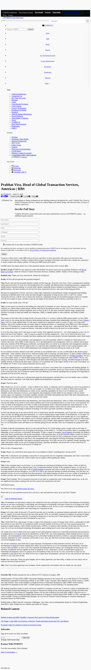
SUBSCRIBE (56, 12)
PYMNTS (7, 194)
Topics (8, 89)
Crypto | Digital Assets (47, 61)
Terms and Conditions (49, 250)
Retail (47, 44)
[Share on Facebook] (2, 196)
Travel (14, 120)
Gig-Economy (17, 106)
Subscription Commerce (20, 118)
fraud (14, 546)
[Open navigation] (3, 20)
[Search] (87, 21)
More (47, 83)
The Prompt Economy (26, 12)
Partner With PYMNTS (73, 12)
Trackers (15, 137)
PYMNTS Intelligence (10, 12)
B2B (47, 39)
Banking (15, 100)
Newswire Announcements (21, 149)
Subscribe (17, 168)
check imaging (67, 432)
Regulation (47, 67)
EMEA (14, 128)
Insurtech (15, 112)
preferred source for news (25, 489)
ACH (19, 534)
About (4, 15)
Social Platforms (17, 116)
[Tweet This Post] (3, 196)
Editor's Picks (16, 145)
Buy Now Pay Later (19, 98)
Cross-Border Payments (20, 104)
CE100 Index (16, 151)
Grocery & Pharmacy (19, 108)
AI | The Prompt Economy (47, 55)
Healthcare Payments (19, 110)
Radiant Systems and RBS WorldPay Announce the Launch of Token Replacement (30, 617)
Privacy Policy (34, 250)
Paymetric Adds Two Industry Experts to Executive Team (21, 625)
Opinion (14, 147)
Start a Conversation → (9, 652)
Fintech (47, 50)
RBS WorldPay (77, 356)
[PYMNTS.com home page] (13, 18)
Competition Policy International (24, 155)
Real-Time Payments (19, 124)
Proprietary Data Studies (20, 139)
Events (48, 12)
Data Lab (47, 78)
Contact (10, 15)
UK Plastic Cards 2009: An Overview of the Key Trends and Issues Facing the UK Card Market (34, 621)
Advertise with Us (20, 172)
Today (48, 33)
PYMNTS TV (49, 25)
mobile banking (38, 469)
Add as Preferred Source (13, 499)
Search (31, 29)
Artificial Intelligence (19, 94)
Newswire (39, 12)
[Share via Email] (7, 196)
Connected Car (17, 96)
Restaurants (16, 126)
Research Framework (19, 141)
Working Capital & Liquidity (22, 153)
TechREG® (16, 122)
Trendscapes (47, 72)
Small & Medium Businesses (22, 114)
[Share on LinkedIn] (5, 196)
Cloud (14, 102)
